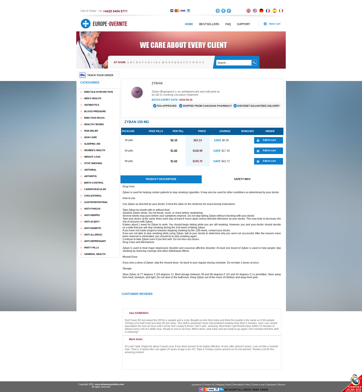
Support (243, 24)
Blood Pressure (95, 111)
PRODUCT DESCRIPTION (161, 179)
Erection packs (94, 118)
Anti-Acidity (92, 221)
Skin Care (90, 137)
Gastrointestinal (96, 202)
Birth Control (94, 182)
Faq (228, 24)
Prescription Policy (241, 384)
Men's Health (92, 98)
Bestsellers (209, 24)
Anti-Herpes (92, 215)
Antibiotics (91, 105)
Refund (281, 384)
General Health (94, 254)
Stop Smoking (93, 163)
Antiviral (90, 169)
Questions (197, 384)
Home (189, 24)
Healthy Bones (94, 124)
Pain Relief (91, 131)
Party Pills (91, 247)
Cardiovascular (95, 189)
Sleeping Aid (92, 144)
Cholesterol (93, 195)
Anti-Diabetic (92, 228)
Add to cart (269, 140)
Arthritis (90, 176)
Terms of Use (258, 384)
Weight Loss (92, 157)
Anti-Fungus (92, 208)
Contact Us (208, 384)
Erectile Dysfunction (98, 92)
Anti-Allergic (93, 234)
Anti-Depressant (95, 241)
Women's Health (94, 150)
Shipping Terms (223, 384)
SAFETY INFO (242, 179)
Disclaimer (271, 384)
